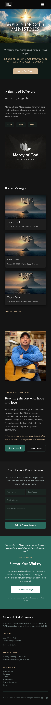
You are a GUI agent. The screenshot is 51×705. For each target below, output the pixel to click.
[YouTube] (42, 698)
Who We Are (8, 671)
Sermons (6, 674)
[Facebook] (47, 698)
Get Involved (15, 448)
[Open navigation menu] (43, 4)
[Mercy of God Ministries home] (8, 4)
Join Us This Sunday (25, 71)
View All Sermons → (14, 312)
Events (5, 677)
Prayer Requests (10, 682)
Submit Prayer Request (25, 525)
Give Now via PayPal (25, 589)
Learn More (36, 448)
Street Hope (8, 679)
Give (5, 685)
